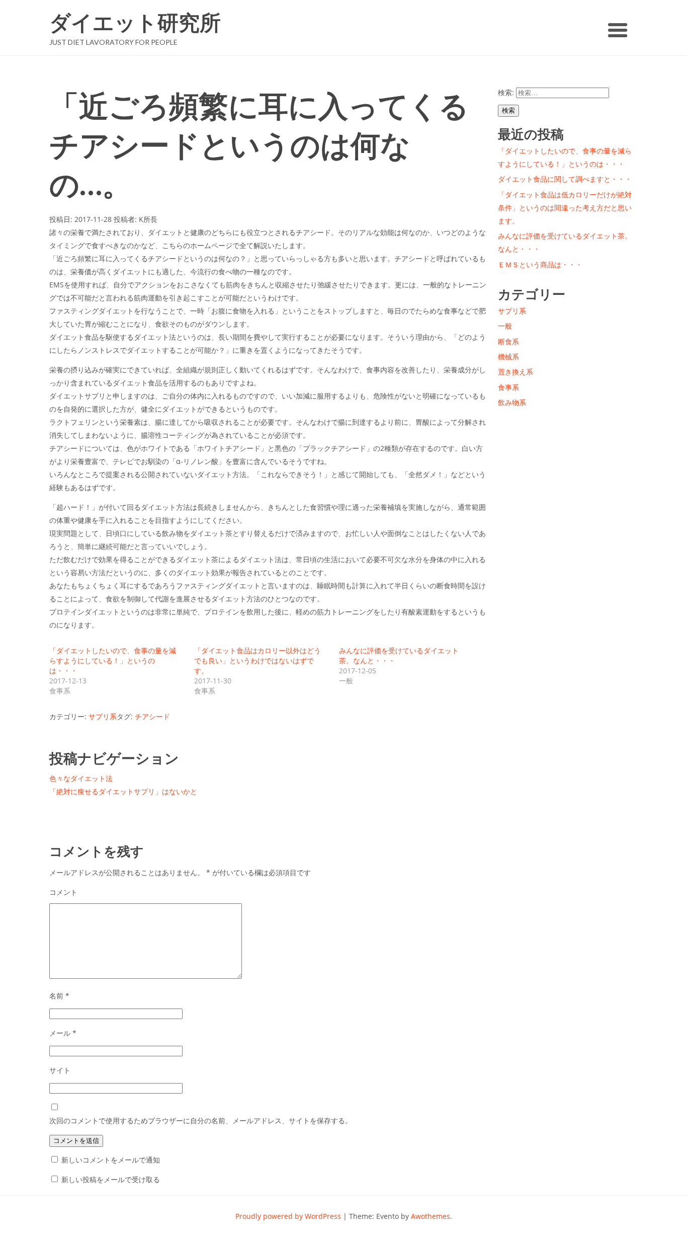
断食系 (508, 341)
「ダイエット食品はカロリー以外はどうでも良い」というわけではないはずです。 (257, 660)
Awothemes (430, 1216)
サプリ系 (103, 716)
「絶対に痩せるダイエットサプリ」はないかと (123, 791)
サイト (59, 1070)
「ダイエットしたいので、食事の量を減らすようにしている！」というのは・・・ (112, 660)
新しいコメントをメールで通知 (110, 1160)
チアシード (152, 716)
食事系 (508, 387)
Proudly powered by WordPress (288, 1216)
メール (62, 1033)
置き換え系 (515, 371)
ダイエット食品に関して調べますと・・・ (565, 179)
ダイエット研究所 (135, 22)
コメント (63, 892)
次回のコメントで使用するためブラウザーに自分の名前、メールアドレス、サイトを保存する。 (200, 1120)
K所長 (148, 219)
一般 (505, 326)
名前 (59, 995)
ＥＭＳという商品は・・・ (540, 264)
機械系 (508, 356)
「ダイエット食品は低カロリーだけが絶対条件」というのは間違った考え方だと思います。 (565, 207)
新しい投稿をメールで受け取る (110, 1179)
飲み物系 (512, 402)
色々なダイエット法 (81, 778)
